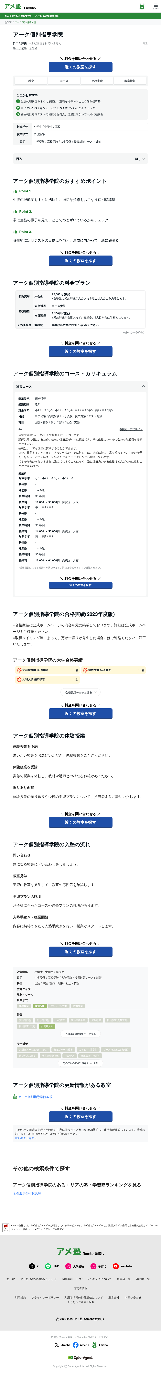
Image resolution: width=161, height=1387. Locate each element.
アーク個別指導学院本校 (35, 1097)
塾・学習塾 (20, 48)
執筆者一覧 (124, 1279)
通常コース (24, 386)
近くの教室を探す (80, 66)
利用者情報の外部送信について (83, 1297)
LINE (56, 1266)
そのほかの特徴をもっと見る (80, 1033)
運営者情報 (80, 1288)
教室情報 (129, 81)
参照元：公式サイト (131, 429)
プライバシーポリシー (45, 1297)
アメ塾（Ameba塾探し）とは (38, 1279)
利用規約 (20, 1297)
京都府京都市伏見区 (27, 1193)
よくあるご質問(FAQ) (80, 1302)
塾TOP (8, 22)
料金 (31, 81)
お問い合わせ (133, 1297)
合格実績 (97, 81)
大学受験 (78, 1266)
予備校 (33, 48)
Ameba (65, 1345)
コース (64, 81)
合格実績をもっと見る (78, 692)
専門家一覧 (143, 1279)
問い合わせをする (26, 1138)
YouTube (126, 1266)
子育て (102, 1266)
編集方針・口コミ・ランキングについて (87, 1279)
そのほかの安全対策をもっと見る (80, 1063)
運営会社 (113, 1297)
